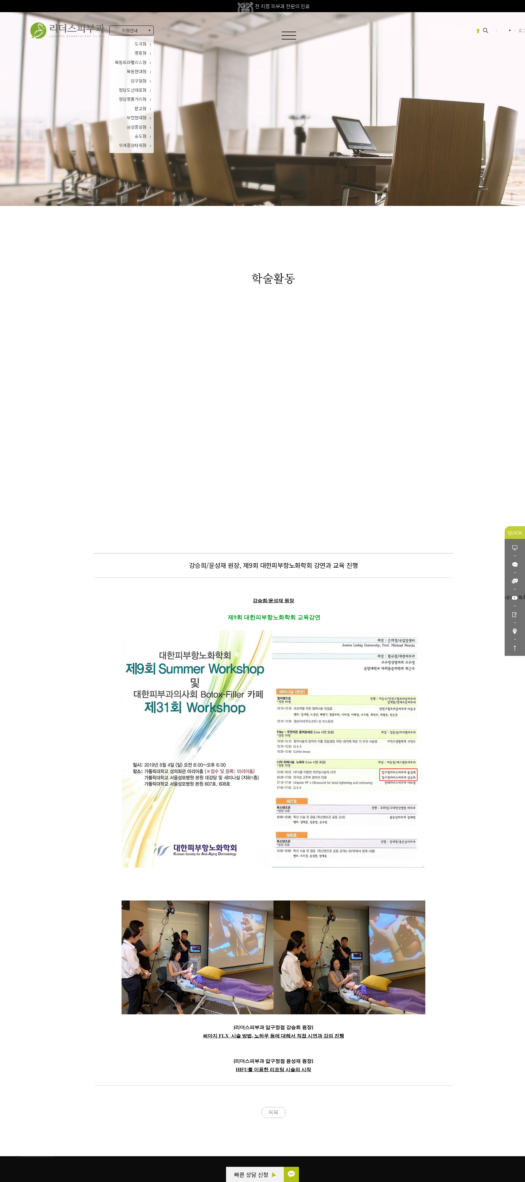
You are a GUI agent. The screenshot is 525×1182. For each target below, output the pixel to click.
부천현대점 (136, 117)
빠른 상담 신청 (252, 1174)
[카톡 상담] (291, 1174)
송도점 (140, 136)
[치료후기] (515, 614)
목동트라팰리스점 (130, 62)
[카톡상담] (515, 564)
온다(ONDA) (457, 31)
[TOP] (515, 647)
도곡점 (140, 44)
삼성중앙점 (136, 127)
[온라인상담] (515, 547)
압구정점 (138, 81)
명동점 (140, 53)
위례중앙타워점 (132, 145)
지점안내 (130, 30)
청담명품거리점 (132, 99)
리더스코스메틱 (42, 1154)
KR (504, 30)
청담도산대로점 (132, 90)
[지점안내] (515, 631)
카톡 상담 (37, 1120)
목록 (273, 1112)
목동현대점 (136, 71)
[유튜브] (515, 597)
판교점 (140, 108)
